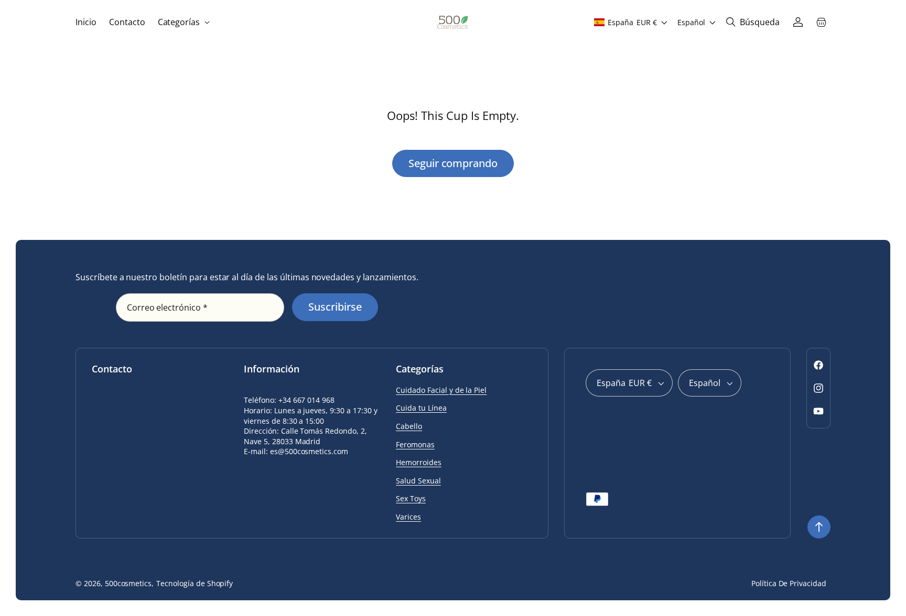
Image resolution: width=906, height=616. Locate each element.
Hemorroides (418, 462)
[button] (183, 22)
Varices (408, 517)
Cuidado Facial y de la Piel (441, 390)
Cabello (409, 426)
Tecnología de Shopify (194, 583)
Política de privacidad (788, 583)
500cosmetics (128, 583)
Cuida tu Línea (421, 408)
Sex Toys (411, 498)
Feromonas (415, 444)
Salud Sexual (418, 481)
